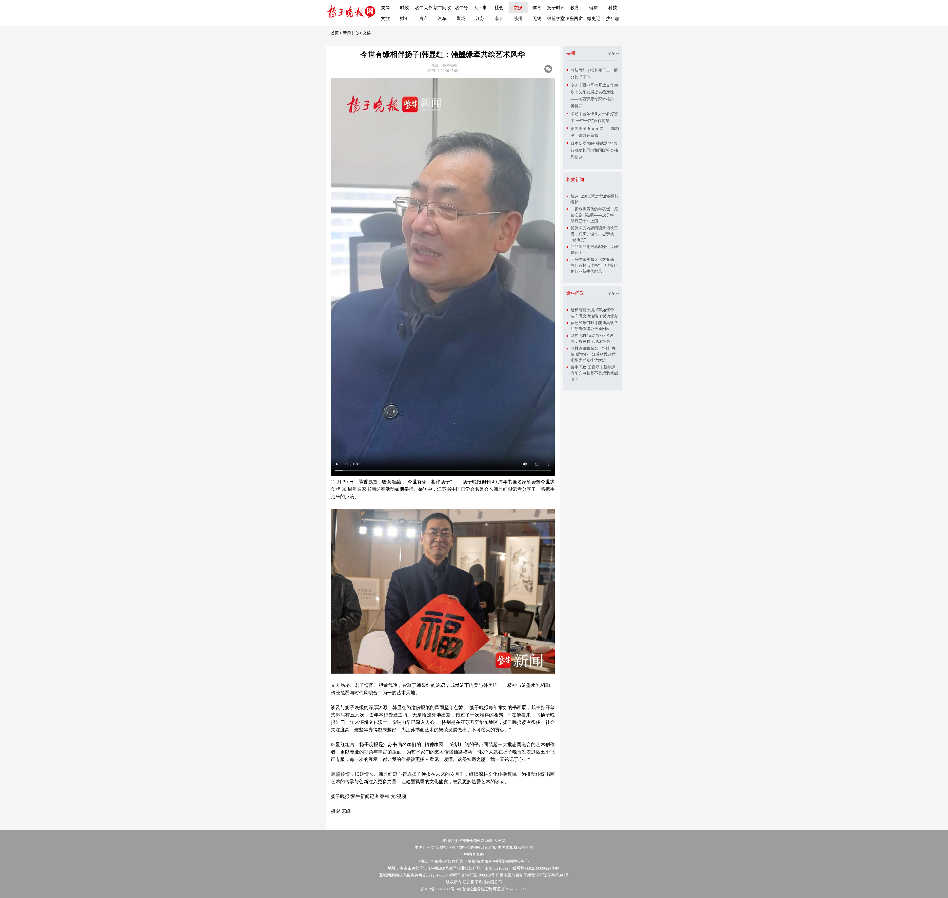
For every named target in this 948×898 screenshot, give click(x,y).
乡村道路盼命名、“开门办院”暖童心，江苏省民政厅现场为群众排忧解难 (593, 354)
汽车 (442, 18)
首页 (335, 33)
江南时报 (489, 847)
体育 (537, 7)
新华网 (487, 840)
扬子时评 (556, 7)
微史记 (593, 18)
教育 (574, 7)
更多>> (613, 53)
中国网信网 (470, 840)
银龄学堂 (556, 18)
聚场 (461, 18)
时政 (404, 7)
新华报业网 (445, 847)
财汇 (404, 18)
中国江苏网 (424, 847)
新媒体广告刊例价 (459, 861)
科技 (612, 7)
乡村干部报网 (468, 847)
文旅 (385, 18)
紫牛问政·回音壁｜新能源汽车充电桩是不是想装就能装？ (594, 373)
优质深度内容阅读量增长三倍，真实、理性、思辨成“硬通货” (594, 234)
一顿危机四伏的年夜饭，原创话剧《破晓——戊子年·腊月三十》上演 (594, 215)
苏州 (518, 18)
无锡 (537, 18)
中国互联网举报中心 (511, 861)
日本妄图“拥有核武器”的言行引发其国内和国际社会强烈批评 (594, 150)
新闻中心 (351, 33)
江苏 (480, 18)
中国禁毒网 (474, 854)
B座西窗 (575, 18)
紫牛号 (461, 7)
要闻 (385, 7)
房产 (423, 18)
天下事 (480, 7)
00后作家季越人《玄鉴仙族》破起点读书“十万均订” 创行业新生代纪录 (594, 265)
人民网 (500, 840)
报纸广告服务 (431, 861)
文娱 (518, 7)
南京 (498, 18)
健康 (593, 7)
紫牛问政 (442, 7)
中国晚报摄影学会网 (515, 847)
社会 (498, 7)
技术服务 (484, 861)
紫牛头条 (423, 7)
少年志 (612, 18)
